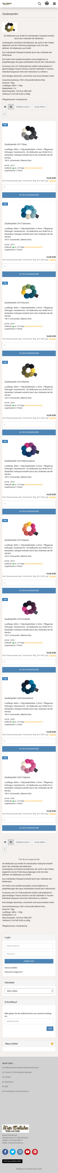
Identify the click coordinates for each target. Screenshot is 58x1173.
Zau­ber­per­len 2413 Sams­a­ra (17, 223)
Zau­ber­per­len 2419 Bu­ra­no (16, 302)
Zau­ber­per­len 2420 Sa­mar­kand (18, 698)
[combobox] (23, 107)
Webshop (20, 1169)
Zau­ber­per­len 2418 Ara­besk (17, 619)
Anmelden (29, 961)
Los (50, 1029)
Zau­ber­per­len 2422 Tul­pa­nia (17, 777)
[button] (5, 107)
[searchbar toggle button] (39, 3)
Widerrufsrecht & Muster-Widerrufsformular (21, 1068)
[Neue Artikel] (52, 1044)
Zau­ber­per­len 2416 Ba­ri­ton (16, 382)
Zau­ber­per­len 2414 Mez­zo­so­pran (19, 461)
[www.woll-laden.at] (6, 3)
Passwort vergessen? (14, 972)
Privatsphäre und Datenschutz (16, 1091)
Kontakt (7, 1077)
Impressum (9, 1082)
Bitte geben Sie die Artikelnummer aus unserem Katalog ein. (28, 1014)
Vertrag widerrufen (12, 1161)
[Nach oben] (49, 1168)
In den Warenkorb (29, 195)
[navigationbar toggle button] (54, 3)
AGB (6, 1086)
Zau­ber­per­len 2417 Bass (15, 144)
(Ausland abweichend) (34, 168)
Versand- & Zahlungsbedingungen (18, 1072)
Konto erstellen (11, 968)
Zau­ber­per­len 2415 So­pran (16, 540)
